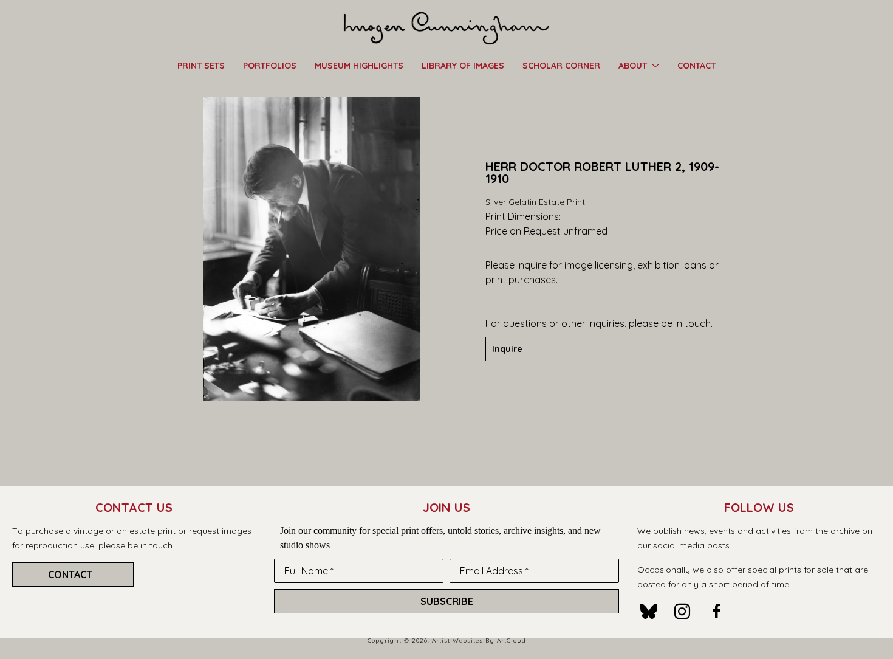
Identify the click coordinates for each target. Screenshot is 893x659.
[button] (638, 65)
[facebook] (716, 611)
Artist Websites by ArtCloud (479, 640)
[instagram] (682, 611)
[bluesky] (648, 611)
